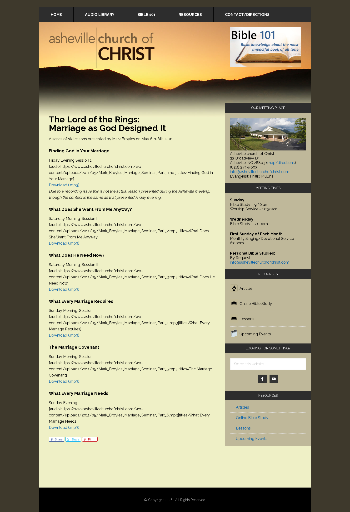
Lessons (247, 319)
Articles (246, 288)
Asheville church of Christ (102, 48)
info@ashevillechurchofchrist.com (259, 171)
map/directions (281, 162)
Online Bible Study (256, 303)
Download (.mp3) (64, 185)
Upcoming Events (255, 334)
